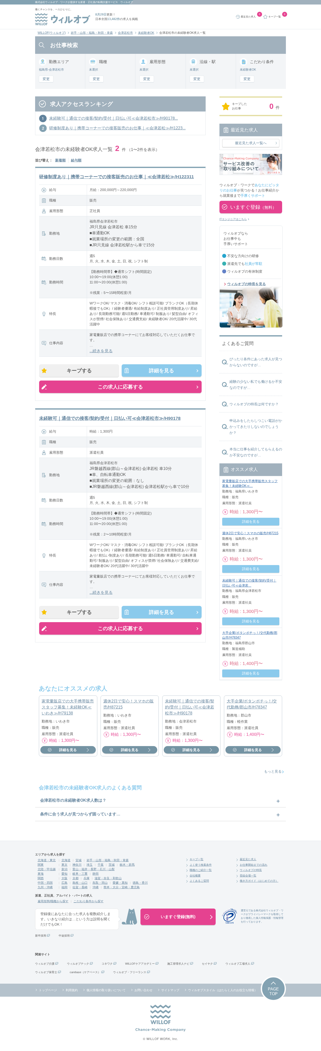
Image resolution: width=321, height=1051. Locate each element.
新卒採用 (40, 935)
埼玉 (90, 864)
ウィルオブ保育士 (46, 972)
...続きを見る (101, 351)
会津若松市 (125, 33)
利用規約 (72, 990)
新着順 (60, 160)
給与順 (76, 160)
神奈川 (77, 864)
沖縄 (96, 887)
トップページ (48, 990)
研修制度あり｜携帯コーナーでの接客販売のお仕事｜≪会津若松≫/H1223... (117, 128)
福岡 (64, 887)
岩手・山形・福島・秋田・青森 (92, 33)
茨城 (112, 864)
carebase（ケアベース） (85, 972)
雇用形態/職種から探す (53, 901)
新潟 (64, 869)
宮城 (78, 860)
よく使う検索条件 (201, 864)
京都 (75, 878)
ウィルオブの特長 (251, 869)
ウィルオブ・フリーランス (129, 972)
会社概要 (195, 875)
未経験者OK (146, 33)
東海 (41, 873)
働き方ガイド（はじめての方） (259, 880)
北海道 (65, 860)
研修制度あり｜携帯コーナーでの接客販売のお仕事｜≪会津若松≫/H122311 (116, 176)
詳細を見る (161, 370)
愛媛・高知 (120, 883)
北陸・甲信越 (47, 869)
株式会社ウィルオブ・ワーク (51, 2)
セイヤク (207, 963)
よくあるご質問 (199, 880)
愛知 (64, 873)
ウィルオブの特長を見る (246, 284)
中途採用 (64, 935)
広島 (64, 883)
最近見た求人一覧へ (251, 143)
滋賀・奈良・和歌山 (108, 878)
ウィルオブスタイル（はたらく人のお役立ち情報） (222, 990)
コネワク (107, 963)
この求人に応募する (120, 387)
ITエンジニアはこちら (233, 219)
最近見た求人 (248, 859)
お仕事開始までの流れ (253, 864)
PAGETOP (273, 991)
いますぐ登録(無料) (178, 917)
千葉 (101, 864)
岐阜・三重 (80, 873)
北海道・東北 (47, 860)
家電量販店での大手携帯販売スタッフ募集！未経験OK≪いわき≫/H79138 (68, 707)
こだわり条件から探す (88, 901)
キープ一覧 (196, 859)
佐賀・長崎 (80, 887)
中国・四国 (45, 883)
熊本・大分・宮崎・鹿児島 (122, 887)
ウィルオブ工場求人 (237, 963)
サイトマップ (170, 990)
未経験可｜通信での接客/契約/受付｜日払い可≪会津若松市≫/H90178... (113, 118)
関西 (41, 878)
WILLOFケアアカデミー (140, 963)
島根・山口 (80, 883)
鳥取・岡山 (100, 883)
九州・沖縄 (45, 887)
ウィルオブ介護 (44, 963)
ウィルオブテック (78, 963)
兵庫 (87, 878)
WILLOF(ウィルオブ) (52, 33)
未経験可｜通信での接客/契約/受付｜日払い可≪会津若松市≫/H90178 (110, 418)
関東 (41, 864)
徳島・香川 (140, 883)
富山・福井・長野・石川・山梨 (93, 869)
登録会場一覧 (248, 875)
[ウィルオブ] (62, 19)
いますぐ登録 (253, 207)
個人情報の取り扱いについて (106, 990)
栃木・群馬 (127, 864)
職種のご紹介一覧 (201, 869)
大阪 (64, 878)
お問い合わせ (143, 990)
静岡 (96, 873)
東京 (64, 864)
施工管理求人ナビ (178, 963)
